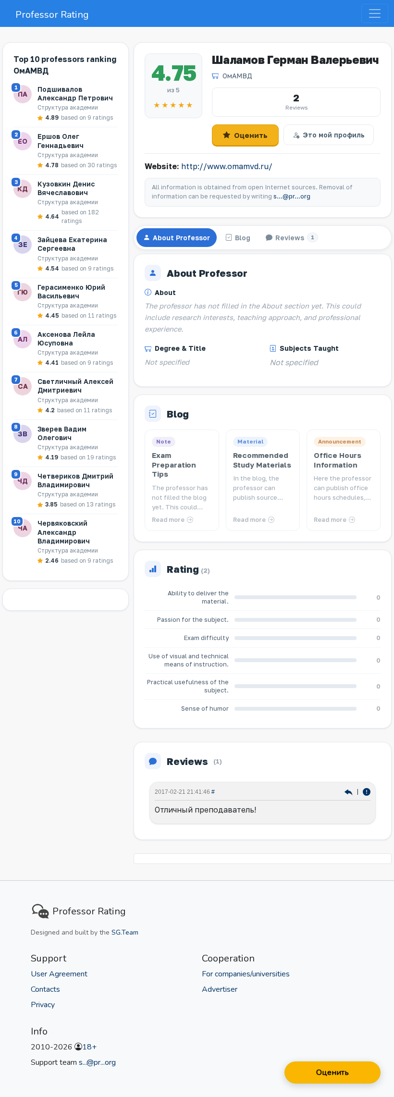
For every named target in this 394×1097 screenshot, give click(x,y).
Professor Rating (52, 14)
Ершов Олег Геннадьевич (60, 140)
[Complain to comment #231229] (366, 791)
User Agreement (59, 974)
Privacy (43, 1004)
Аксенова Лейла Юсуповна (66, 338)
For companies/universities (246, 974)
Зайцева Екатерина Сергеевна (72, 243)
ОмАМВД (237, 76)
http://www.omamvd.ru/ (226, 166)
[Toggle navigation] (374, 13)
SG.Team (124, 932)
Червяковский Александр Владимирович (63, 531)
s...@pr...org (291, 196)
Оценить (251, 135)
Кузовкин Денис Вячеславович (66, 188)
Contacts (45, 989)
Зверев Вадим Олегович (61, 433)
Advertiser (219, 989)
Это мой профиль (334, 135)
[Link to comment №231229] (349, 791)
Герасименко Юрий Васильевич (71, 291)
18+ (89, 1047)
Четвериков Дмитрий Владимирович (75, 480)
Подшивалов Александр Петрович (75, 93)
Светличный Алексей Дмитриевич (75, 385)
